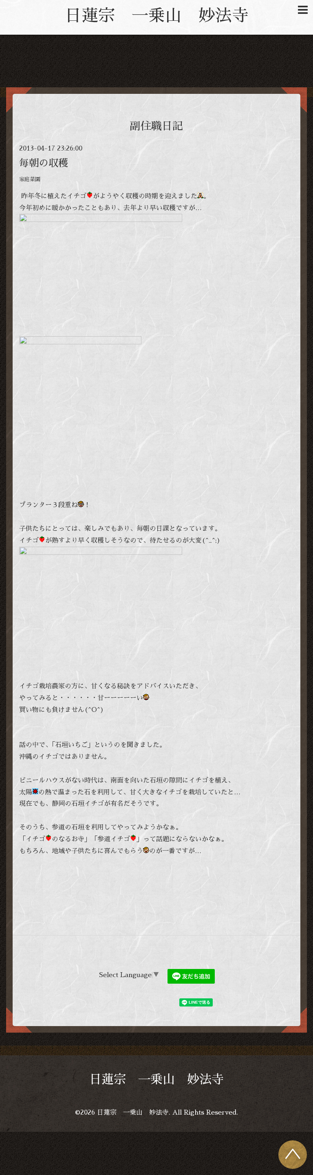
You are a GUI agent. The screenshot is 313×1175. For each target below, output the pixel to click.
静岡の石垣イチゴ (78, 803)
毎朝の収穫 (43, 163)
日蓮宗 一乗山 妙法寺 (157, 15)
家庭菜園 (29, 179)
